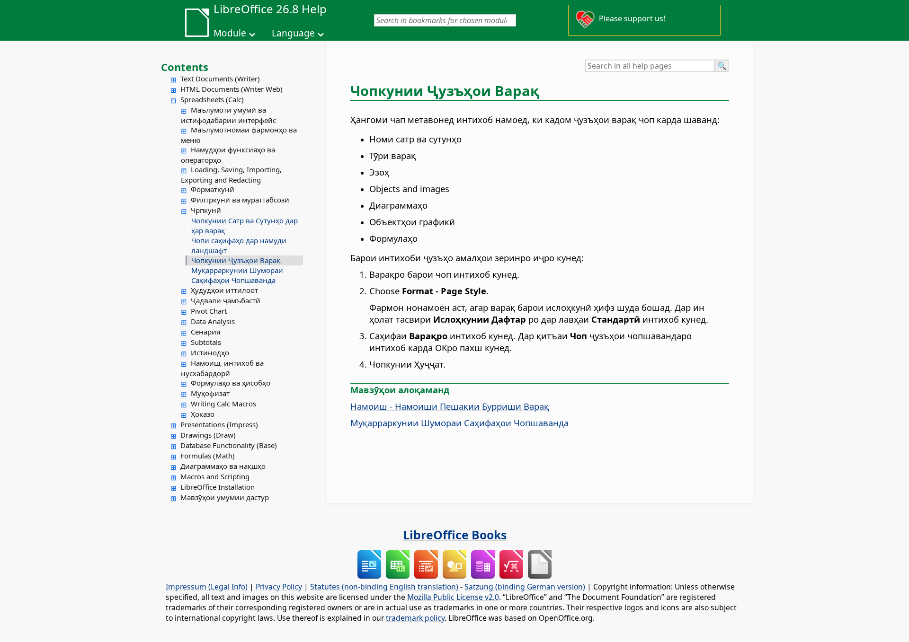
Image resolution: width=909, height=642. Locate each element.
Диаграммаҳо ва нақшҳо (223, 466)
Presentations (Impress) (219, 424)
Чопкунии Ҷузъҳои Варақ (235, 260)
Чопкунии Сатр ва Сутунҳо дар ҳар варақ (244, 225)
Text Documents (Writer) (220, 78)
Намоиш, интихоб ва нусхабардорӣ (222, 368)
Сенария (205, 331)
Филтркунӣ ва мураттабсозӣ (240, 199)
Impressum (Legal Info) (207, 586)
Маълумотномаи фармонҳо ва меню (239, 135)
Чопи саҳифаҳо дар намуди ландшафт (238, 245)
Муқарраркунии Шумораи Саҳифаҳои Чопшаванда (237, 275)
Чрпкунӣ (206, 210)
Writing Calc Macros (223, 403)
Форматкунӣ (212, 189)
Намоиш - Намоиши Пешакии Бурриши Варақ (449, 406)
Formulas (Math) (207, 455)
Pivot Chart (209, 311)
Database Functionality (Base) (228, 445)
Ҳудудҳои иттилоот (224, 290)
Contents (184, 67)
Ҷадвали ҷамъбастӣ (225, 300)
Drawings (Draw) (208, 435)
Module (230, 33)
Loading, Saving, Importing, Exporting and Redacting (231, 175)
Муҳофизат (210, 393)
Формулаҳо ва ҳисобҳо (230, 382)
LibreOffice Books (455, 535)
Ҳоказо (202, 414)
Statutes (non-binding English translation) (384, 586)
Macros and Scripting (215, 476)
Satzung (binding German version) (524, 586)
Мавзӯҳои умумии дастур (224, 497)
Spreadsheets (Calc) (212, 99)
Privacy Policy (279, 586)
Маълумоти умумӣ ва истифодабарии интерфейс (228, 115)
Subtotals (206, 342)
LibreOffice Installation (217, 487)
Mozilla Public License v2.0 (453, 597)
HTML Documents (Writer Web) (231, 89)
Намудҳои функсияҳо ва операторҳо (228, 155)
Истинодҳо (210, 352)
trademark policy (415, 618)
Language (293, 33)
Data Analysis (213, 321)
